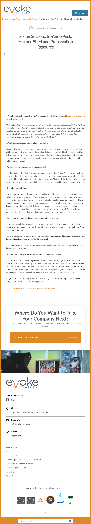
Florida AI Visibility (13, 456)
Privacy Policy (11, 476)
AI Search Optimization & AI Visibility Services (23, 460)
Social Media (46, 288)
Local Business (27, 288)
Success (53, 288)
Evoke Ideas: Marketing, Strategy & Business (22, 19)
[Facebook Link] (7, 400)
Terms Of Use (11, 472)
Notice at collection (28, 521)
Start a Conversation (26, 338)
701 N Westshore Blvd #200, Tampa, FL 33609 (29, 410)
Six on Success (37, 288)
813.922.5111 (16, 434)
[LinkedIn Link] (12, 400)
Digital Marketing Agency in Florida (19, 464)
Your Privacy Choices (52, 521)
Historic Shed (17, 119)
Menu (81, 13)
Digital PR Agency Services (16, 468)
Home (3, 19)
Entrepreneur (17, 288)
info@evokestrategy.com (21, 422)
